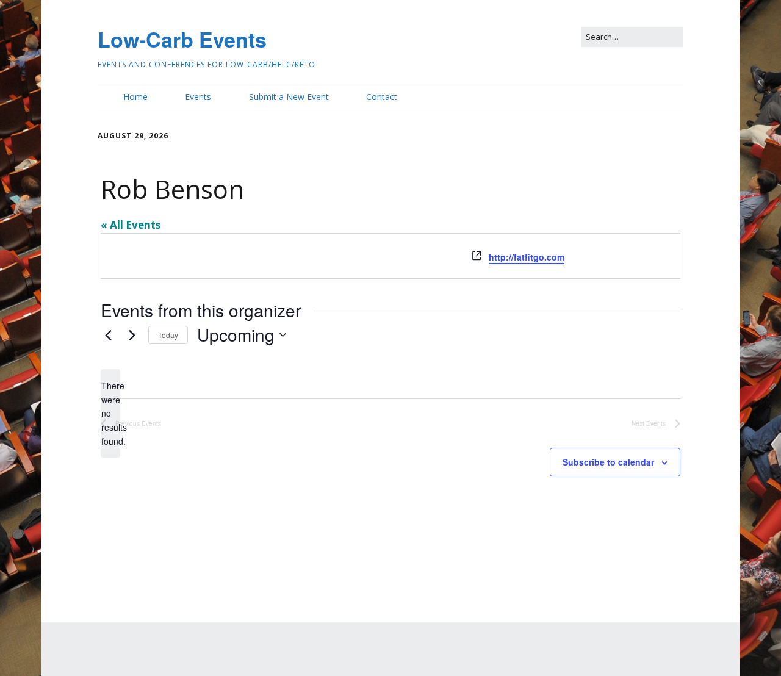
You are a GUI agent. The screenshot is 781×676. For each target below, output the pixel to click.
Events (198, 96)
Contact (381, 96)
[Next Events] (131, 335)
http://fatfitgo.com (526, 257)
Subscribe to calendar (608, 462)
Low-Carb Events (182, 39)
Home (135, 96)
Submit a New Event (289, 96)
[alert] (110, 413)
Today (168, 334)
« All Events (130, 225)
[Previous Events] (108, 335)
